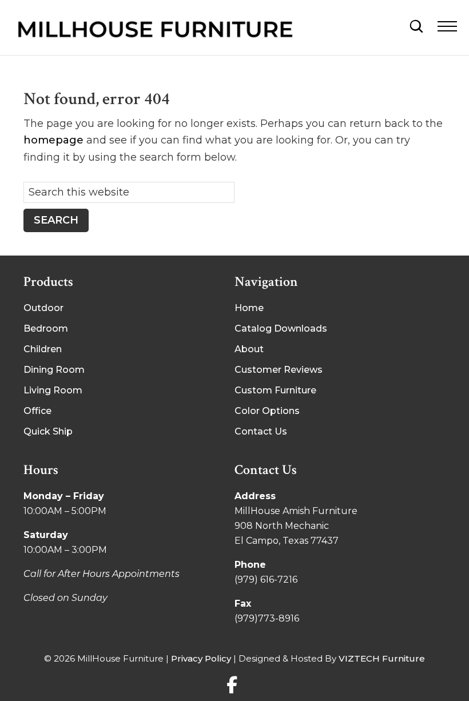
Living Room (52, 390)
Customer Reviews (278, 369)
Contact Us (260, 431)
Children (42, 349)
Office (37, 410)
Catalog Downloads (280, 328)
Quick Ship (48, 431)
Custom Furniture (275, 390)
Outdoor (43, 307)
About (249, 349)
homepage (53, 140)
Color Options (267, 410)
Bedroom (45, 328)
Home (249, 307)
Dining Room (54, 369)
